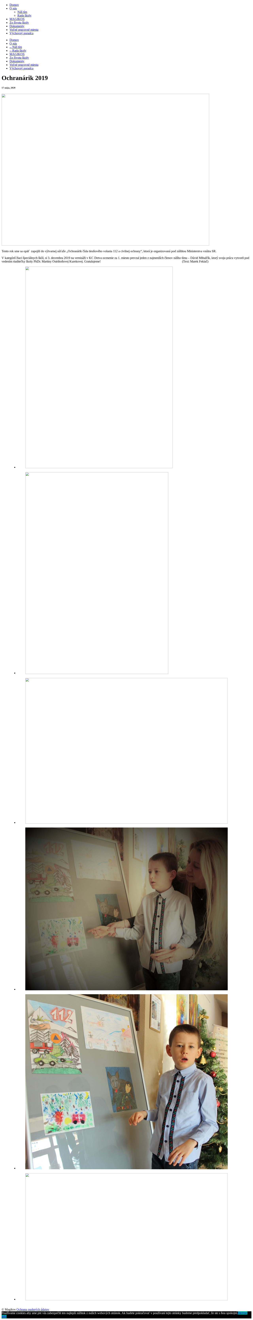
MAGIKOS (17, 19)
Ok (240, 1313)
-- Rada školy (17, 50)
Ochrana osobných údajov (32, 1309)
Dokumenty (16, 26)
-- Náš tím (15, 47)
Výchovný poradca (21, 33)
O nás (13, 8)
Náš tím (22, 12)
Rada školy (24, 15)
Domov (14, 5)
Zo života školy (19, 22)
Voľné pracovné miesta (23, 29)
